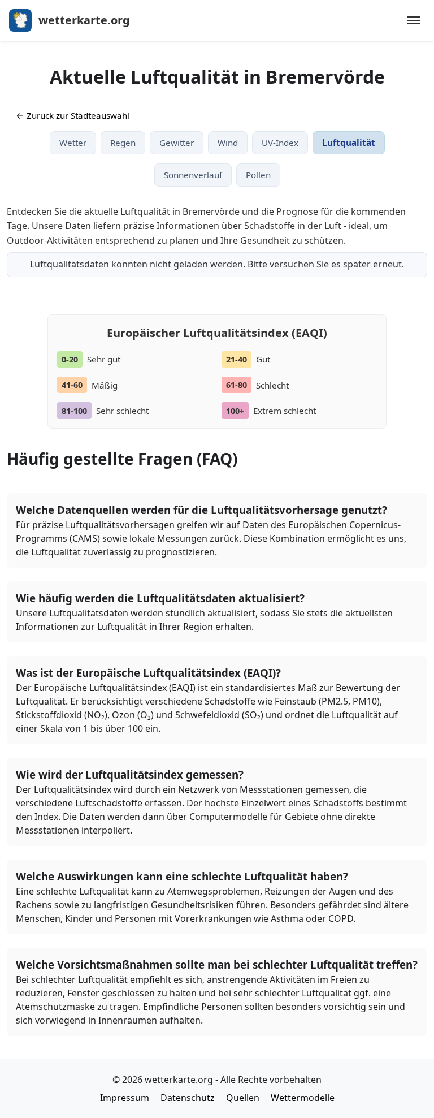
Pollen (258, 174)
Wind (228, 142)
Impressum (124, 1097)
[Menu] (413, 20)
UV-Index (280, 142)
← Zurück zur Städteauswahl (72, 115)
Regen (123, 142)
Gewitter (176, 142)
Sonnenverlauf (193, 174)
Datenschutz (187, 1097)
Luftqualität (348, 142)
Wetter (72, 142)
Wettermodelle (303, 1097)
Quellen (242, 1097)
